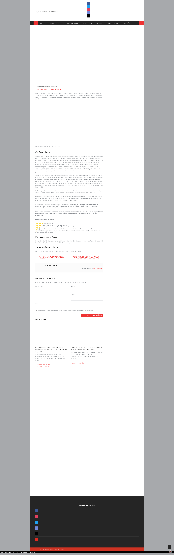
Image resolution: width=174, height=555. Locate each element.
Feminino (100, 23)
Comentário (39, 286)
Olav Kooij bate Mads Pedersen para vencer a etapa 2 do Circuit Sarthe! (52, 258)
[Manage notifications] (170, 551)
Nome (73, 286)
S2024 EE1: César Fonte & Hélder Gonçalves (120, 305)
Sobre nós (126, 23)
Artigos (43, 23)
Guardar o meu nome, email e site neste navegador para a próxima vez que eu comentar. (65, 311)
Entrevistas (87, 23)
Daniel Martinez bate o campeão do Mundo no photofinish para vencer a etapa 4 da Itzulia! (86, 258)
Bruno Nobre (56, 89)
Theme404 (45, 549)
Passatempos (113, 23)
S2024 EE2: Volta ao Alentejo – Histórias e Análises (122, 284)
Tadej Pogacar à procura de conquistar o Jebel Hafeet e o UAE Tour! (86, 348)
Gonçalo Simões (43, 366)
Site (36, 303)
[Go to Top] (169, 547)
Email (73, 295)
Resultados (54, 23)
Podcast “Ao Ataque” (71, 23)
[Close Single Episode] (121, 139)
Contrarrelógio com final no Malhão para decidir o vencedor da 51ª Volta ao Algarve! (51, 349)
